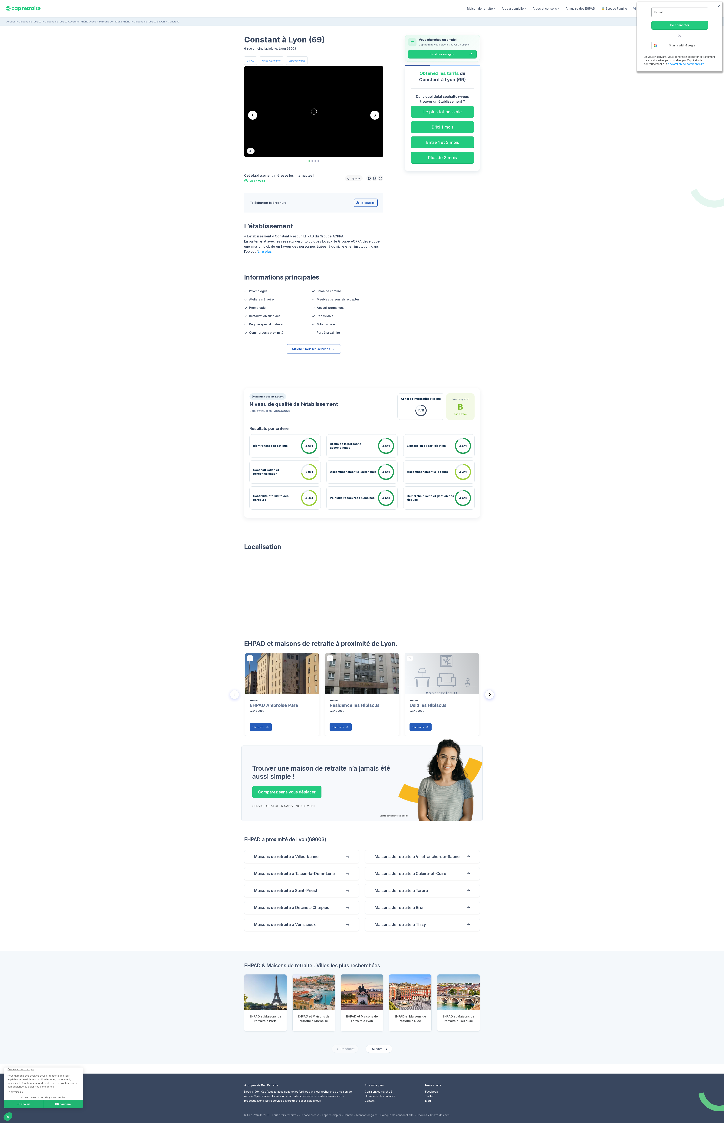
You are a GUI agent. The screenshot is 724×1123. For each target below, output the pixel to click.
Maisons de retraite (29, 21)
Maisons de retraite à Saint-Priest (286, 890)
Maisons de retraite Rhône (114, 21)
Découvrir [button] (258, 727)
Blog (428, 1100)
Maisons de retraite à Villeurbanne (286, 856)
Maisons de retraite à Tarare (401, 890)
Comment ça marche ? (378, 1091)
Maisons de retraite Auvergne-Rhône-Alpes (70, 21)
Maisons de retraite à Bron (399, 907)
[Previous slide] (234, 694)
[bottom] (250, 658)
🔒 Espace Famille (614, 8)
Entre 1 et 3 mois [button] (442, 142)
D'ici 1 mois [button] (442, 127)
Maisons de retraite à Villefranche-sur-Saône (417, 856)
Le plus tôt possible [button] (442, 111)
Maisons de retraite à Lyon (149, 21)
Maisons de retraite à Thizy (400, 924)
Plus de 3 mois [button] (442, 157)
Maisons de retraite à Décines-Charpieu (291, 907)
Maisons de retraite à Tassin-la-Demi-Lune (294, 873)
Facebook (431, 1091)
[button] (369, 178)
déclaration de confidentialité (686, 63)
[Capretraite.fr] (23, 8)
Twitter (429, 1096)
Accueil (10, 21)
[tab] (309, 161)
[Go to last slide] (252, 115)
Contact (369, 1100)
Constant (173, 21)
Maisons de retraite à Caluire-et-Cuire (410, 873)
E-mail (658, 12)
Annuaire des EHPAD (580, 8)
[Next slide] (374, 115)
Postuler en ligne (442, 54)
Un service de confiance (380, 1096)
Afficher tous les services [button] (311, 349)
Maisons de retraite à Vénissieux (285, 924)
